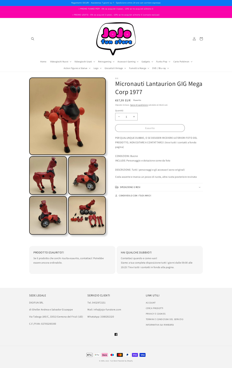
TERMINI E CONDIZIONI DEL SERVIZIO (164, 319)
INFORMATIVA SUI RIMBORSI (160, 324)
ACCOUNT (151, 302)
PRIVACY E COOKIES (156, 313)
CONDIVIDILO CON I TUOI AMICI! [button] (135, 195)
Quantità (119, 110)
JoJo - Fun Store (111, 361)
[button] (32, 38)
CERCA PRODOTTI (154, 308)
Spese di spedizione (139, 105)
